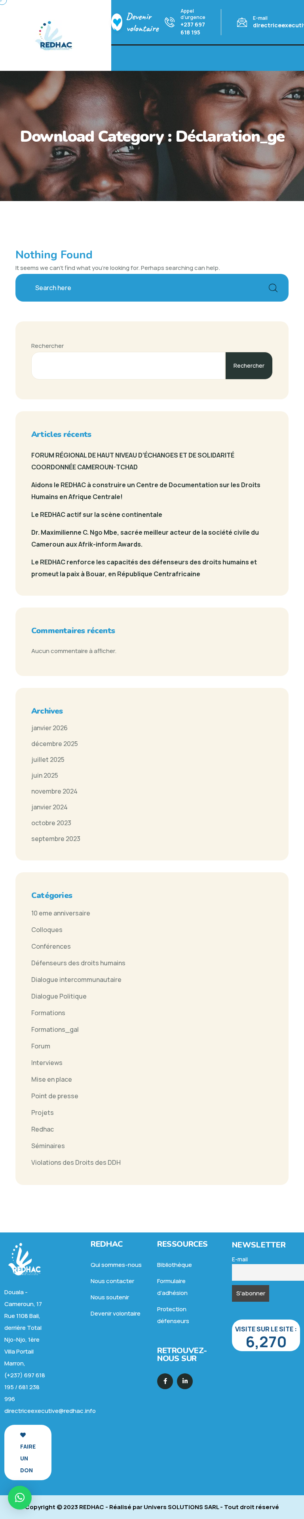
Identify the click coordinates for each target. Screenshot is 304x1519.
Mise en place (51, 1079)
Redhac (42, 1129)
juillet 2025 (48, 759)
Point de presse (54, 1096)
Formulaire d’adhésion (172, 1287)
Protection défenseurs (173, 1315)
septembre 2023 (55, 838)
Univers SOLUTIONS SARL (181, 1507)
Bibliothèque (174, 1265)
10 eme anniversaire (60, 913)
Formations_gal (55, 1029)
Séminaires (48, 1145)
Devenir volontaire (142, 22)
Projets (42, 1112)
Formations (48, 1012)
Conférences (51, 946)
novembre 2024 (54, 791)
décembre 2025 (54, 743)
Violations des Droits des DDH (76, 1162)
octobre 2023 (51, 822)
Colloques (47, 929)
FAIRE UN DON (28, 1458)
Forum (40, 1046)
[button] (20, 1498)
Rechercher (47, 346)
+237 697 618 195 (192, 28)
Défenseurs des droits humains (78, 963)
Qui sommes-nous (116, 1265)
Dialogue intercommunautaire (76, 979)
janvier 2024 (49, 807)
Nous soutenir (110, 1297)
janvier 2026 (49, 727)
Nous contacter (112, 1281)
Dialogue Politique (59, 996)
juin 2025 (44, 775)
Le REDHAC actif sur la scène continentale (96, 514)
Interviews (47, 1062)
